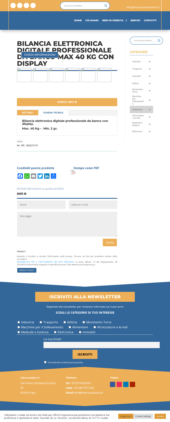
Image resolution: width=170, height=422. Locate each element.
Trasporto (50, 322)
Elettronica (65, 332)
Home (78, 20)
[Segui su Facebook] (13, 5)
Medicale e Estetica (34, 332)
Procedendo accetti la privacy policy (65, 362)
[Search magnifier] (106, 5)
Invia (110, 242)
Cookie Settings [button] (143, 416)
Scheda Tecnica (53, 112)
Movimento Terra (98, 322)
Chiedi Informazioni (39, 54)
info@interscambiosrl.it (88, 393)
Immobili (88, 332)
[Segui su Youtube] (33, 5)
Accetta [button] (160, 416)
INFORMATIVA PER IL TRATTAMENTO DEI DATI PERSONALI (45, 262)
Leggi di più (125, 416)
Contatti (150, 20)
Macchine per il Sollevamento (41, 327)
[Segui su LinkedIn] (26, 5)
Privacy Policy (26, 270)
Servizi (135, 20)
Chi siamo (92, 20)
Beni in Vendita (113, 20)
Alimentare (79, 327)
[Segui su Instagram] (19, 5)
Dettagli (27, 112)
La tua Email (52, 339)
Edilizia (71, 322)
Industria (27, 322)
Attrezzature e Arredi (112, 327)
